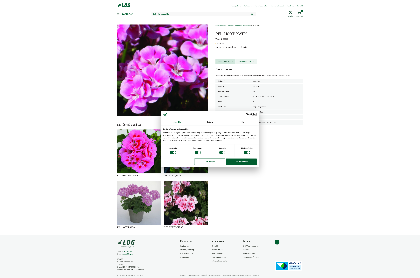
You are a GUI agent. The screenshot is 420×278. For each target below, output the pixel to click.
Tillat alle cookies (241, 162)
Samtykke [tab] (177, 122)
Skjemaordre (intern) (251, 257)
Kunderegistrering (187, 250)
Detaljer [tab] (210, 122)
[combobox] (203, 14)
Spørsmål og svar (186, 253)
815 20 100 (128, 251)
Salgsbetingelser (249, 253)
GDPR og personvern (251, 246)
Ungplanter (230, 25)
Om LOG (215, 246)
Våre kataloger (217, 253)
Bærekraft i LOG (218, 250)
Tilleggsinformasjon (246, 61)
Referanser (248, 6)
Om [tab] (242, 122)
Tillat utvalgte (210, 162)
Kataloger (290, 6)
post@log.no (128, 254)
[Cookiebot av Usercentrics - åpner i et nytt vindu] (247, 114)
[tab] (225, 61)
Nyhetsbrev (184, 257)
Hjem (217, 25)
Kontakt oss (184, 246)
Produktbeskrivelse (225, 61)
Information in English (220, 261)
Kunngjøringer (236, 6)
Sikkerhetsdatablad (277, 6)
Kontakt (300, 6)
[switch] (198, 152)
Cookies (246, 250)
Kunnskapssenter (261, 6)
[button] (162, 44)
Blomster (223, 25)
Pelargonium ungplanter (242, 25)
